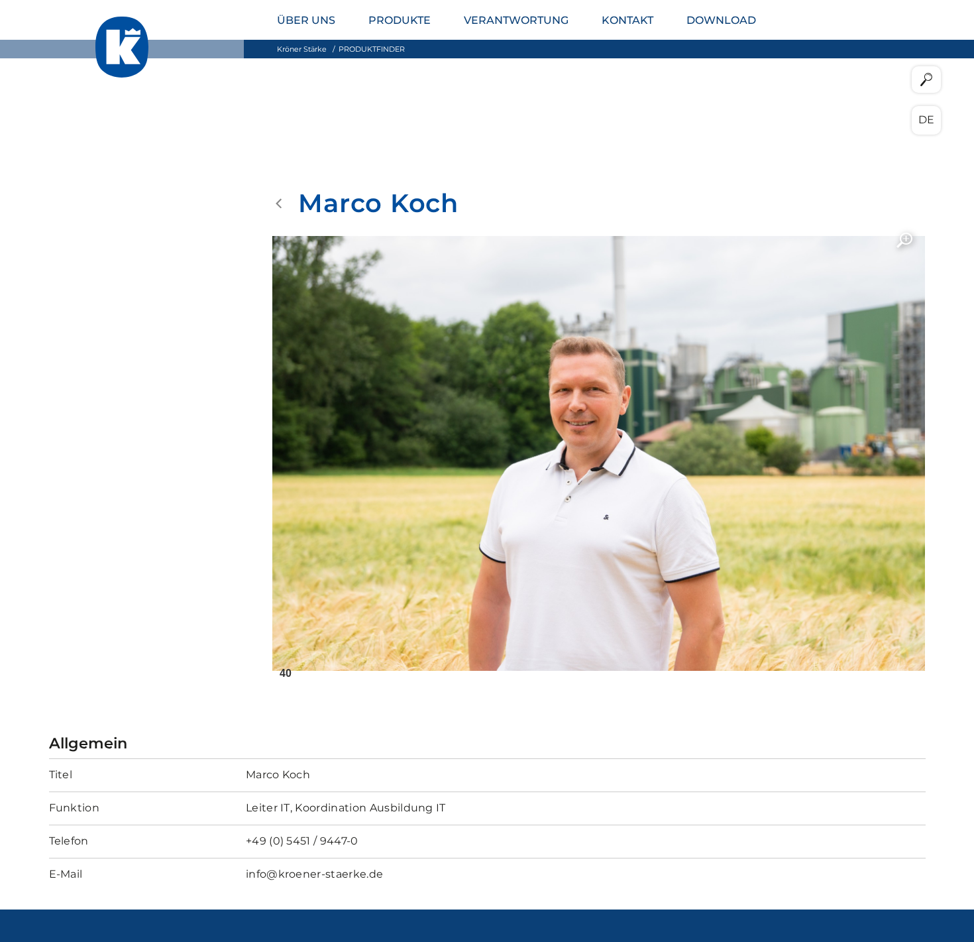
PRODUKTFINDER (372, 49)
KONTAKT (627, 20)
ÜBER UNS (306, 20)
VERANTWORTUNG (516, 20)
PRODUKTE (399, 20)
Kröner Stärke (302, 49)
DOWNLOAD (721, 20)
